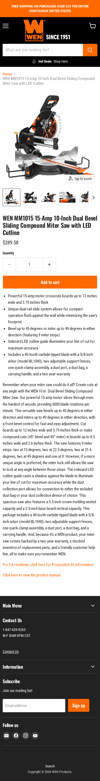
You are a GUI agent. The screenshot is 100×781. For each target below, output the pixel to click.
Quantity (8, 253)
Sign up (78, 705)
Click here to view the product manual (31, 575)
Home (7, 74)
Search (50, 766)
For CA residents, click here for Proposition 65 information (48, 564)
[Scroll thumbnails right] (92, 197)
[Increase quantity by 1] (49, 264)
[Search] (90, 50)
